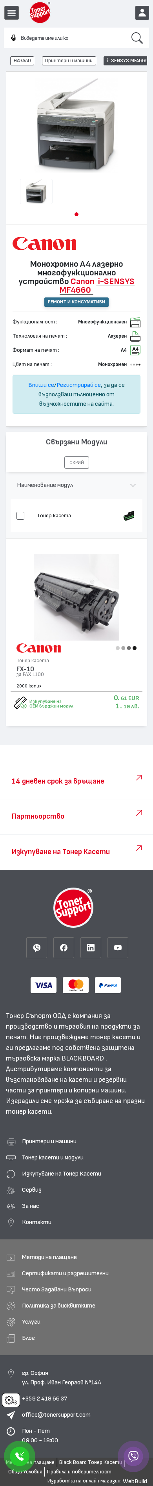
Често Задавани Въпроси (56, 1289)
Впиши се (41, 385)
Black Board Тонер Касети (90, 1462)
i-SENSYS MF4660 (127, 60)
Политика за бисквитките (58, 1305)
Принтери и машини (69, 60)
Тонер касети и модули (53, 1157)
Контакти (36, 1222)
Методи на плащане (49, 1257)
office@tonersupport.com (56, 1415)
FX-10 (25, 669)
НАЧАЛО (22, 60)
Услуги (31, 1322)
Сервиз (32, 1190)
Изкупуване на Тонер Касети (61, 1173)
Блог (28, 1338)
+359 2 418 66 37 (44, 1398)
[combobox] (64, 38)
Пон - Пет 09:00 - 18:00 (40, 1435)
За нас (30, 1206)
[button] (76, 214)
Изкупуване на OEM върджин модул (51, 703)
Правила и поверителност (79, 1472)
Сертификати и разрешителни (65, 1273)
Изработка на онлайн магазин (83, 1481)
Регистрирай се (78, 385)
